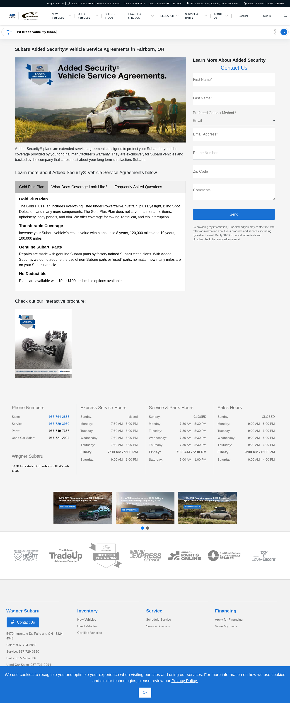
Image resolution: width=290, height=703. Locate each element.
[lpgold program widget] (26, 555)
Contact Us (25, 622)
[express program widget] (145, 555)
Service (154, 610)
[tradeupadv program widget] (65, 555)
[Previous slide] (142, 528)
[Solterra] (145, 508)
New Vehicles (86, 619)
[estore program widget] (184, 555)
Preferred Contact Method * (214, 113)
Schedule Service (158, 619)
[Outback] (82, 508)
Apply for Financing (229, 619)
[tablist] (100, 187)
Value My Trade (226, 626)
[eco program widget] (224, 555)
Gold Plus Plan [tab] (31, 187)
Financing (225, 610)
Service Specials (158, 626)
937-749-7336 (59, 431)
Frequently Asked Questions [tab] (138, 187)
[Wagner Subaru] (26, 15)
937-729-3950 (59, 423)
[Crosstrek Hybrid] (207, 508)
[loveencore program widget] (263, 555)
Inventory (87, 610)
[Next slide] (147, 528)
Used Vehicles (87, 626)
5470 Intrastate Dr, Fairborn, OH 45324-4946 (40, 468)
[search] (285, 16)
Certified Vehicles (89, 632)
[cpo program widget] (105, 555)
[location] (188, 3)
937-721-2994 (59, 438)
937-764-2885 (59, 416)
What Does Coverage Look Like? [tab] (79, 187)
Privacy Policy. (185, 680)
